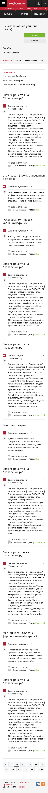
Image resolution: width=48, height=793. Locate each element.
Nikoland (21, 786)
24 (42, 764)
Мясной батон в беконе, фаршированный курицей (20, 634)
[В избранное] (5, 111)
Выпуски (7, 13)
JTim (37, 209)
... (10, 764)
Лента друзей (31, 60)
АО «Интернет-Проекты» (17, 783)
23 (36, 764)
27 (19, 769)
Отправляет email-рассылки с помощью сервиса (24, 8)
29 (32, 769)
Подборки (39, 13)
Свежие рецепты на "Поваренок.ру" (16, 96)
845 (41, 769)
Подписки (7, 60)
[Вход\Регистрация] (38, 3)
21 (23, 764)
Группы (24, 13)
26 (12, 769)
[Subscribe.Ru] (17, 3)
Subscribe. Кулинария (18, 186)
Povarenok (40, 165)
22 (29, 764)
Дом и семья (9, 72)
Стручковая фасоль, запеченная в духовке (24, 177)
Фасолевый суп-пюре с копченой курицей (17, 221)
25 (6, 769)
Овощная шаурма (14, 425)
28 (25, 769)
